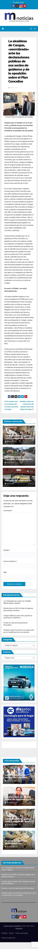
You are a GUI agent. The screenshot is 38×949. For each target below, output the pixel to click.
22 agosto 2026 (12, 846)
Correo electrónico (10, 561)
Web (5, 572)
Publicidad (4, 933)
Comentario (7, 510)
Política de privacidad (21, 933)
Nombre (6, 550)
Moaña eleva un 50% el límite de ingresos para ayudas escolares (18, 799)
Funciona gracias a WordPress (12, 926)
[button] (31, 28)
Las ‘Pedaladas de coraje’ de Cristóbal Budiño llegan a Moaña (18, 777)
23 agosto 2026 (12, 780)
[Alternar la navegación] (35, 28)
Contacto (11, 933)
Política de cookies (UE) (8, 938)
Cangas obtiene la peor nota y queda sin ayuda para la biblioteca (18, 438)
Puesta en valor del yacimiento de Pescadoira (16, 843)
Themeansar (18, 928)
